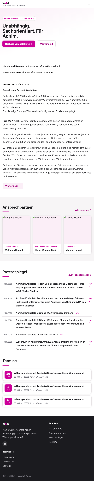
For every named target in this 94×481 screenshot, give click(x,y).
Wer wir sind (46, 44)
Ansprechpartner (58, 433)
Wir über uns (55, 428)
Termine (53, 442)
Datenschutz (9, 461)
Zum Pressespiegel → (80, 275)
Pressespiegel (56, 437)
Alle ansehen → (83, 210)
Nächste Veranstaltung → (18, 44)
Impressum (8, 457)
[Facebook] (4, 443)
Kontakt (6, 466)
